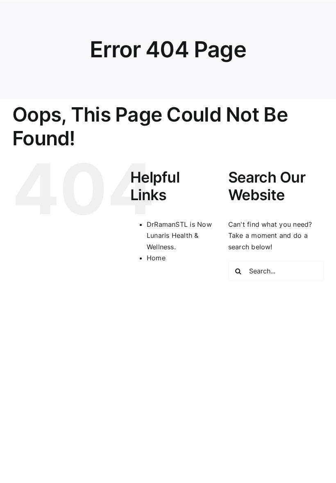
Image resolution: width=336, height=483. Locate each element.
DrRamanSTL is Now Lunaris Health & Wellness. (179, 235)
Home (156, 258)
